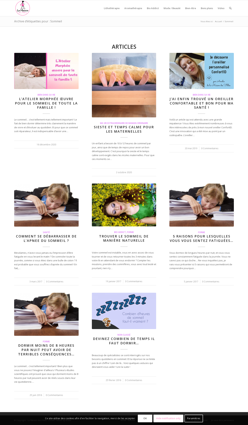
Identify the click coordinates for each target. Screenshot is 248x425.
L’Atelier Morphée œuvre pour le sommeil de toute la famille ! (46, 103)
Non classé (123, 334)
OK (145, 418)
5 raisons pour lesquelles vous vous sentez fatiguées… (201, 238)
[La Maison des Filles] (23, 8)
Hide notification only (168, 418)
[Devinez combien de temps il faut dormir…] (124, 311)
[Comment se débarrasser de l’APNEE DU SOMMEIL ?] (46, 205)
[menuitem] (111, 8)
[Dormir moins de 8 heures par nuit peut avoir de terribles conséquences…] (46, 314)
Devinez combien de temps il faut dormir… (124, 341)
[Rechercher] (230, 8)
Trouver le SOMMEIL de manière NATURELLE (124, 238)
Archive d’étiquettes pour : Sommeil (38, 21)
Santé (46, 232)
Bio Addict (120, 232)
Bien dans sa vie (46, 94)
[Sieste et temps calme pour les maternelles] (124, 85)
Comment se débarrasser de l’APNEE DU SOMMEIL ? (46, 238)
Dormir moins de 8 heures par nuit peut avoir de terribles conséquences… (46, 349)
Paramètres (193, 418)
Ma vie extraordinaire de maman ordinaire (124, 123)
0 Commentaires (209, 148)
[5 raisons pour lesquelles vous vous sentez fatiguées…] (201, 205)
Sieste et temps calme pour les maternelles (124, 129)
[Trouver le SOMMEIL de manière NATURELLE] (124, 205)
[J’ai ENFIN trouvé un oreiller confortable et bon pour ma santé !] (201, 71)
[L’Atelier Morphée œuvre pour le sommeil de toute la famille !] (46, 71)
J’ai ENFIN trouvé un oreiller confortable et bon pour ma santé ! (201, 103)
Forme (130, 232)
